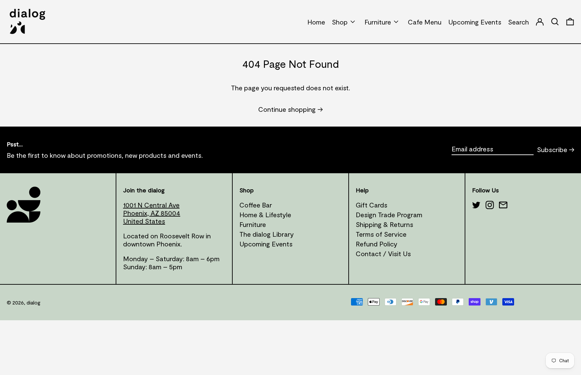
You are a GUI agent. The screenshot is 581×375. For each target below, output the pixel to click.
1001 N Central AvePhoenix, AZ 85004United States (151, 213)
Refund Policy (376, 244)
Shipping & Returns (384, 224)
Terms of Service (381, 234)
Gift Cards (371, 205)
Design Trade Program (389, 214)
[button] (570, 21)
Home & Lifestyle (265, 214)
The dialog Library (266, 234)
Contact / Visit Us (383, 253)
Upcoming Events (266, 244)
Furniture (252, 224)
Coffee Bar (255, 205)
